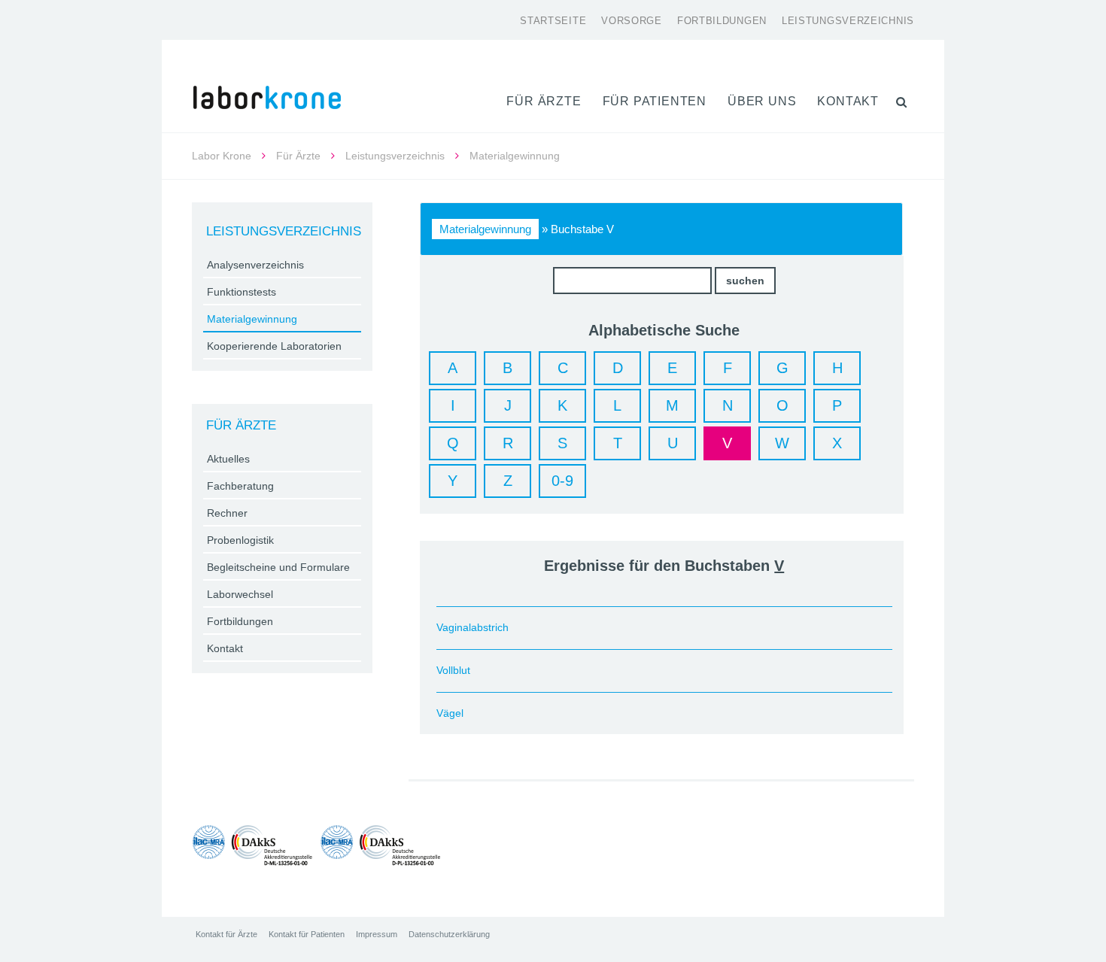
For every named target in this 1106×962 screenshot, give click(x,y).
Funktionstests (241, 292)
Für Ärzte (543, 101)
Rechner (227, 513)
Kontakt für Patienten (307, 934)
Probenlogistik (240, 540)
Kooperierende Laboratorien (274, 346)
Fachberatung (240, 486)
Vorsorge (631, 20)
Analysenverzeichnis (255, 265)
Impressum (376, 934)
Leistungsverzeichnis (848, 20)
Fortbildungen (722, 20)
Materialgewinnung (485, 229)
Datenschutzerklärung (449, 934)
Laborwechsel (240, 594)
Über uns (762, 101)
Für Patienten (654, 101)
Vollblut (453, 670)
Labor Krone (221, 156)
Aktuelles (228, 459)
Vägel (449, 713)
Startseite (553, 20)
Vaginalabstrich (472, 627)
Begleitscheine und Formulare (278, 567)
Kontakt (848, 101)
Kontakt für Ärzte (226, 934)
